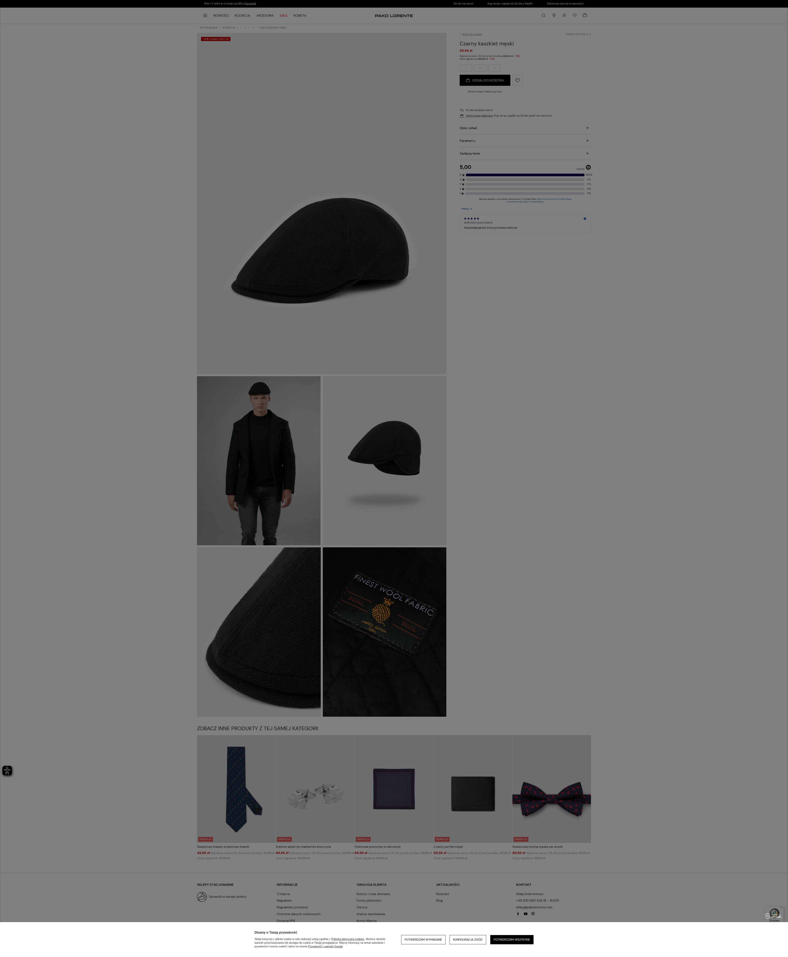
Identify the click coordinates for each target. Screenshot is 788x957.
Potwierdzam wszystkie (512, 939)
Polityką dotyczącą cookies (347, 939)
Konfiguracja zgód (467, 939)
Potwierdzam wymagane (423, 939)
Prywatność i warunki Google (325, 946)
